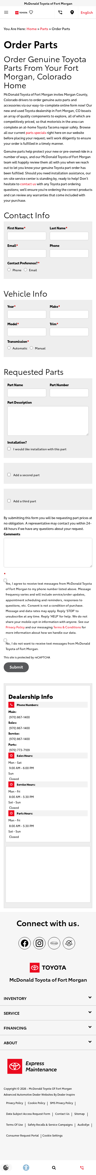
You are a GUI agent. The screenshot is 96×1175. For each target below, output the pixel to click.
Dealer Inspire (66, 1094)
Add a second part (26, 475)
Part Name (15, 384)
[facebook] (24, 943)
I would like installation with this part (39, 449)
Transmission (18, 341)
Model (13, 324)
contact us (28, 183)
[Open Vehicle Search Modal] (54, 1167)
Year (11, 306)
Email (12, 245)
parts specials (36, 132)
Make (55, 306)
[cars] (54, 943)
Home (32, 28)
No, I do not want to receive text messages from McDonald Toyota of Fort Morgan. (48, 646)
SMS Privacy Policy (61, 1103)
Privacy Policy (15, 627)
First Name (16, 228)
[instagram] (39, 943)
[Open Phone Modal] (60, 12)
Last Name (58, 228)
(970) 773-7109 (19, 750)
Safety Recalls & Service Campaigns (50, 1124)
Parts (44, 28)
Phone (54, 245)
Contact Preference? (23, 263)
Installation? (17, 442)
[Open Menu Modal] (6, 12)
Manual (40, 348)
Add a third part (24, 501)
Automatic (20, 348)
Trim (54, 324)
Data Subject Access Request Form (28, 1114)
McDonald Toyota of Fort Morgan (50, 1088)
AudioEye (83, 1124)
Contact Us (62, 1114)
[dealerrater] (69, 943)
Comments (12, 534)
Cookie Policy (36, 1103)
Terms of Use (14, 1124)
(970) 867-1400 (19, 717)
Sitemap (79, 1114)
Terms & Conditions (67, 627)
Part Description (19, 402)
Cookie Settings (52, 1135)
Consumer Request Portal (22, 1135)
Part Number (59, 384)
